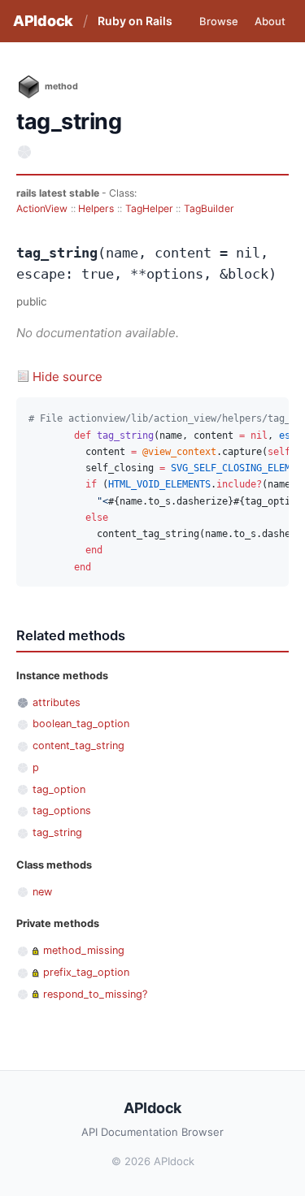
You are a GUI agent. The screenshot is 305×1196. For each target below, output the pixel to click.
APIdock (43, 20)
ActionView (42, 208)
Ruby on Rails (135, 21)
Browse (218, 21)
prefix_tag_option (86, 972)
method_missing (83, 950)
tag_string (57, 832)
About (270, 21)
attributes (57, 702)
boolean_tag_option (81, 723)
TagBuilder (209, 208)
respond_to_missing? (95, 994)
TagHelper (149, 208)
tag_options (62, 810)
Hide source (67, 376)
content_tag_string (78, 745)
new (42, 892)
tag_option (59, 789)
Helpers (96, 208)
